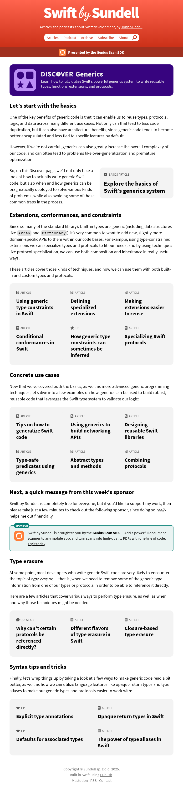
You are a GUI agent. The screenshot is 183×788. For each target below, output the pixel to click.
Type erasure (26, 561)
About (123, 37)
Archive (87, 37)
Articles (53, 37)
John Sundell (131, 26)
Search (136, 37)
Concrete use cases (34, 375)
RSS (93, 780)
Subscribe (106, 37)
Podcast (69, 37)
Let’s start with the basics (43, 105)
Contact (105, 780)
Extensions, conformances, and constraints (65, 215)
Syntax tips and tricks (38, 666)
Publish (106, 774)
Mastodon (80, 780)
